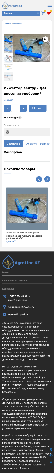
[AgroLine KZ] (12, 5)
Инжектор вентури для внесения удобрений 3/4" (24, 237)
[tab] (13, 143)
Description (13, 143)
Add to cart (37, 108)
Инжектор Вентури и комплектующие (22, 233)
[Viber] (7, 132)
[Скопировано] (20, 117)
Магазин (17, 23)
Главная (7, 23)
